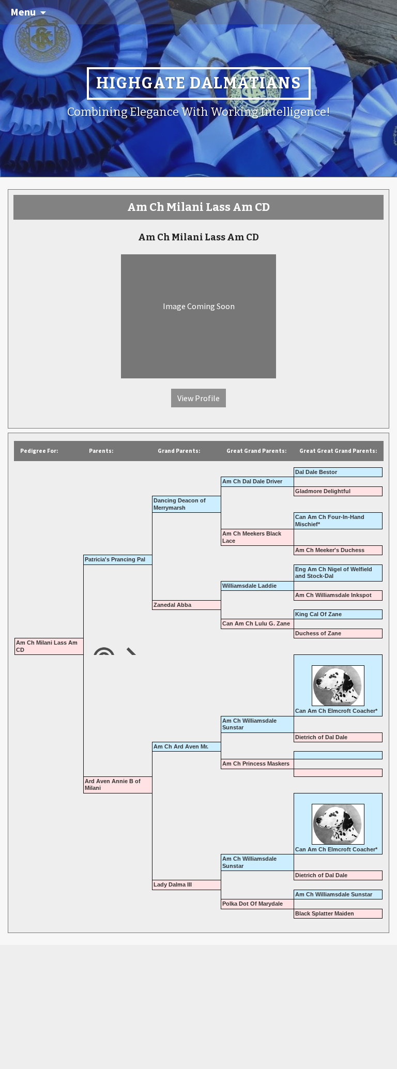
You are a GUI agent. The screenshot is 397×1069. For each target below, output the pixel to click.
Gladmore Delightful (322, 491)
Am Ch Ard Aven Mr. (181, 746)
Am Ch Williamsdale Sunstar (333, 894)
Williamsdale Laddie (249, 586)
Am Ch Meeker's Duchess (329, 550)
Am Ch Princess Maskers (255, 763)
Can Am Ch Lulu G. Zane (256, 623)
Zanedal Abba (172, 605)
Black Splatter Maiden (324, 913)
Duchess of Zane (318, 633)
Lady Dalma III (173, 884)
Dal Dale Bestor (316, 472)
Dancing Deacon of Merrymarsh (180, 503)
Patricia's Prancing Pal (115, 559)
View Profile (198, 398)
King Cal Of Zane (318, 614)
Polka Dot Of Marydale (252, 903)
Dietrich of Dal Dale (321, 737)
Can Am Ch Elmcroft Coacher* (336, 711)
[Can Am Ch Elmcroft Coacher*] (338, 682)
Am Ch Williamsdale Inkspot (333, 595)
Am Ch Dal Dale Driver (252, 481)
